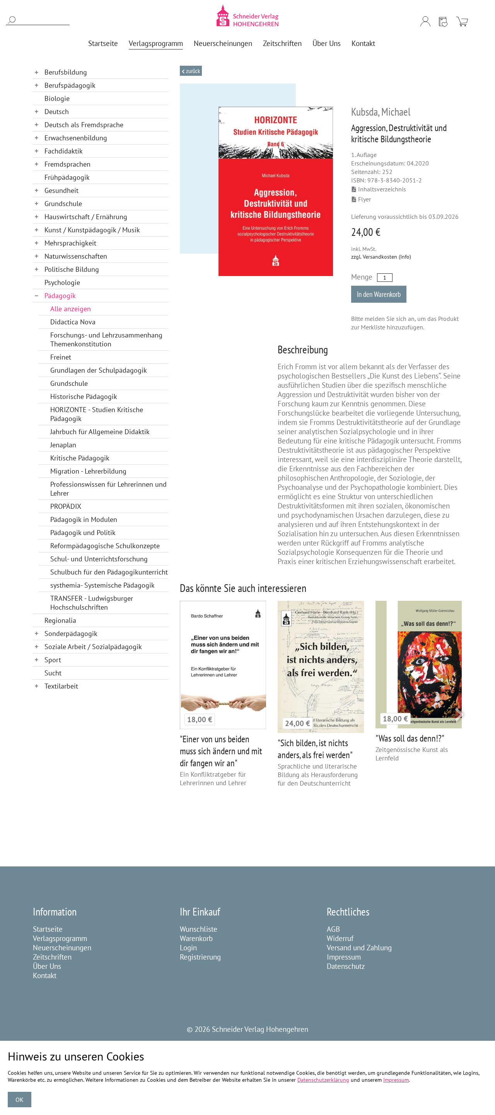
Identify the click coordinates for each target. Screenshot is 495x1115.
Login (188, 947)
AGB (333, 929)
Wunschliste (198, 929)
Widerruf (340, 938)
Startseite (48, 929)
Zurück (192, 71)
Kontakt (44, 975)
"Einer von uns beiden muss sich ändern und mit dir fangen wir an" (221, 751)
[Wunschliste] (443, 21)
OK (19, 1099)
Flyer (364, 199)
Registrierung (200, 957)
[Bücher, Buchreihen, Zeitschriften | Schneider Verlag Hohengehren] (247, 15)
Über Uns (47, 966)
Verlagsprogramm (60, 938)
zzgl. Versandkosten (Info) (381, 256)
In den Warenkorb (379, 294)
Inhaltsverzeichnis (382, 189)
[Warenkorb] (462, 21)
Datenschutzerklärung (323, 1079)
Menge (361, 276)
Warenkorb (196, 938)
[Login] (425, 21)
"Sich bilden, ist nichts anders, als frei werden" (315, 749)
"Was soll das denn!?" (410, 738)
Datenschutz (346, 966)
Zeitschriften (52, 957)
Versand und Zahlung (359, 947)
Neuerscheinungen (62, 947)
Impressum (344, 957)
